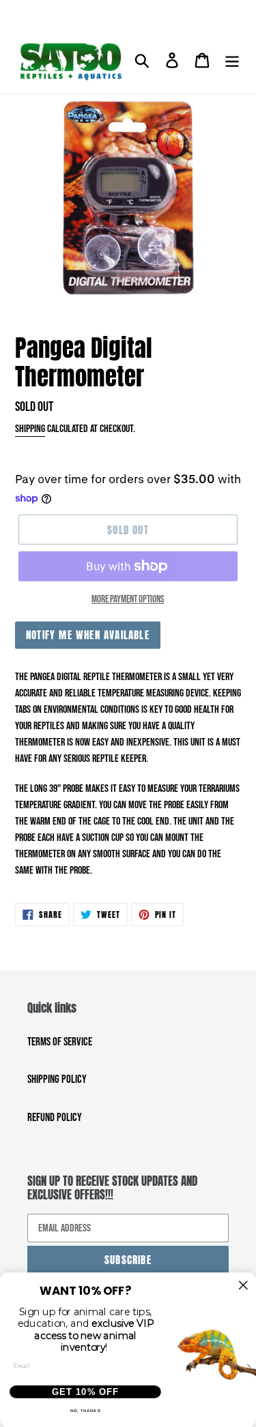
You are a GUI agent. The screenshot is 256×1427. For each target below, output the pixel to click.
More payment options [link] (128, 599)
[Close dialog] (243, 1285)
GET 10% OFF (85, 1392)
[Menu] (232, 61)
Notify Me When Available (88, 635)
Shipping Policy (57, 1079)
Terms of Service (59, 1042)
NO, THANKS (85, 1411)
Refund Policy (54, 1117)
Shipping (30, 429)
